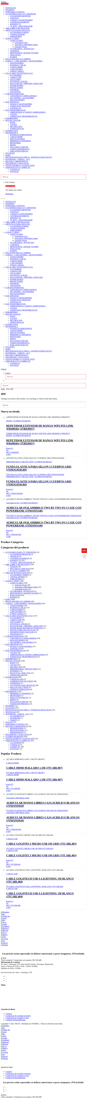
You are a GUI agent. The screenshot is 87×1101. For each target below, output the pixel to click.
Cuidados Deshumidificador (15, 1020)
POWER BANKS (16, 86)
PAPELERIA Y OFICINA (15, 12)
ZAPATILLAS (15, 108)
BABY (8, 155)
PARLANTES (15, 55)
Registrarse (9, 194)
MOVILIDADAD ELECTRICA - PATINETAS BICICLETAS (28, 710)
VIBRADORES (16, 36)
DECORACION (16, 127)
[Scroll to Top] (1, 1099)
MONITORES (15, 143)
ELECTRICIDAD (12, 102)
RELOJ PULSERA (17, 730)
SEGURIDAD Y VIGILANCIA (17, 163)
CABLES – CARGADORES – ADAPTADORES (23, 61)
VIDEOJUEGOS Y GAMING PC (17, 167)
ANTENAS (14, 18)
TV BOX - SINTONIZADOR (21, 562)
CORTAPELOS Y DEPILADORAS (23, 96)
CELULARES (15, 79)
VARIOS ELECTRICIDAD (20, 106)
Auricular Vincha (20, 47)
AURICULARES (16, 41)
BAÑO (12, 122)
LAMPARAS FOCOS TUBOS (21, 681)
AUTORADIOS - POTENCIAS (22, 591)
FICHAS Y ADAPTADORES (21, 104)
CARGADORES (16, 69)
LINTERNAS (15, 683)
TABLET (13, 720)
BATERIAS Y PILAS (18, 65)
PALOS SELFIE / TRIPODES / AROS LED (26, 84)
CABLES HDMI (16, 67)
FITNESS (13, 567)
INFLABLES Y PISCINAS (20, 569)
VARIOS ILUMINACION (20, 689)
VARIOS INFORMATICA (20, 149)
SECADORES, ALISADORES (21, 642)
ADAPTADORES (17, 63)
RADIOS (13, 57)
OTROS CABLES (17, 71)
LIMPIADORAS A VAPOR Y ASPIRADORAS (28, 112)
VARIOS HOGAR (17, 129)
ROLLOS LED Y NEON (19, 687)
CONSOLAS (15, 169)
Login (8, 454)
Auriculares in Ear (21, 43)
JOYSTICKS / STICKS (18, 81)
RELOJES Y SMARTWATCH (16, 161)
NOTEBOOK (15, 718)
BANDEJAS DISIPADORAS (21, 135)
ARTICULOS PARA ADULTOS (17, 30)
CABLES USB (15, 77)
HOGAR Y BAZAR (13, 120)
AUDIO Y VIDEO (12, 38)
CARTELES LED (16, 679)
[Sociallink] (6, 976)
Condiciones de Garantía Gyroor (17, 1018)
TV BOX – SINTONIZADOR (21, 26)
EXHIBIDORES (11, 118)
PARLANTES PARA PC (19, 151)
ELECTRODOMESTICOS (15, 110)
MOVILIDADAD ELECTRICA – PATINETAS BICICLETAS (28, 157)
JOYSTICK (14, 172)
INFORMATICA (11, 133)
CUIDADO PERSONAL (14, 94)
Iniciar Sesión (10, 186)
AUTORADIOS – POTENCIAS (22, 49)
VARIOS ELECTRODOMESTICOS (23, 116)
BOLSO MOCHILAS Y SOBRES (18, 59)
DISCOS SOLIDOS (17, 139)
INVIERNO (9, 10)
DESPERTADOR (16, 728)
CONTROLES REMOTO (19, 22)
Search (7, 373)
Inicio (3, 389)
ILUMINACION (11, 131)
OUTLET (9, 722)
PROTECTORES (16, 88)
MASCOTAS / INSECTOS (20, 673)
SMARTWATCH (16, 732)
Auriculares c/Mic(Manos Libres (26, 45)
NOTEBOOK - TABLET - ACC (17, 714)
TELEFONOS (15, 92)
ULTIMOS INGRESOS (22, 421)
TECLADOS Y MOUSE (19, 147)
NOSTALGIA (10, 8)
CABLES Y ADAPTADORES (21, 20)
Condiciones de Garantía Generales (18, 1016)
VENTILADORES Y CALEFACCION (20, 165)
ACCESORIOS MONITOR (20, 16)
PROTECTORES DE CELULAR (22, 630)
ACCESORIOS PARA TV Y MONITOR (20, 14)
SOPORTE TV (15, 24)
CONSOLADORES (17, 34)
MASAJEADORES (17, 100)
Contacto (8, 1014)
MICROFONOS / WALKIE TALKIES (24, 53)
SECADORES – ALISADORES (22, 98)
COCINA (13, 114)
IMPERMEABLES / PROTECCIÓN (19, 462)
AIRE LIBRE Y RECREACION (17, 28)
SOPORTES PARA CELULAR (21, 632)
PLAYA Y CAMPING (18, 571)
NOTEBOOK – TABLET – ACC (17, 159)
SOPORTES (14, 90)
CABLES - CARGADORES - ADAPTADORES (23, 603)
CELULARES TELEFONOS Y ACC (19, 73)
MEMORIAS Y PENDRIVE (20, 141)
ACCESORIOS (16, 75)
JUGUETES (10, 153)
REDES (13, 145)
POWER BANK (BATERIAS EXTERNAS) (26, 628)
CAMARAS (14, 51)
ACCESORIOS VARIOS (19, 32)
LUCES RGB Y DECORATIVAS (22, 685)
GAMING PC (15, 747)
